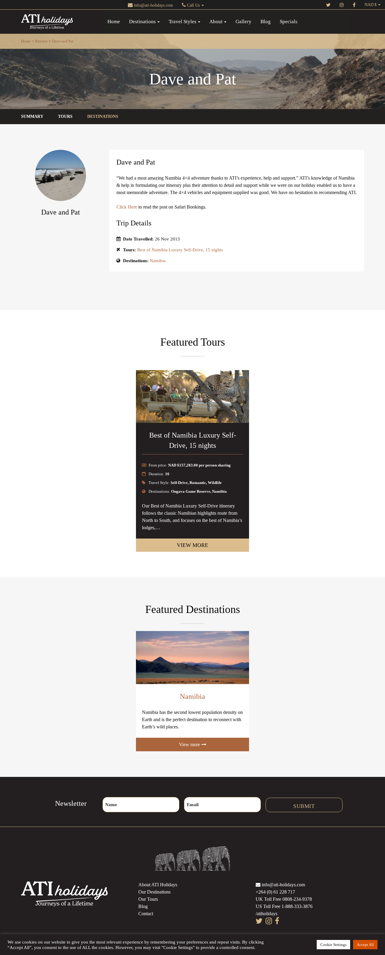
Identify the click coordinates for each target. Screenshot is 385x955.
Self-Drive (179, 482)
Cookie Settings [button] (333, 944)
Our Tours (148, 899)
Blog (265, 21)
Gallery (243, 21)
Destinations (142, 21)
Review (41, 41)
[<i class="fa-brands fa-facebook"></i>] (354, 4)
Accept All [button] (365, 944)
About (216, 21)
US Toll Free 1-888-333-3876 (284, 906)
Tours (65, 116)
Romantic (197, 482)
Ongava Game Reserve (190, 491)
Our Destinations (154, 891)
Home (113, 21)
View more (192, 545)
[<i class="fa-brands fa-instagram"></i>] (341, 4)
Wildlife (215, 482)
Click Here (126, 206)
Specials (288, 21)
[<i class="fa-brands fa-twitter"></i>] (328, 4)
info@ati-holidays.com (153, 5)
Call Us (193, 5)
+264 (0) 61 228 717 (275, 891)
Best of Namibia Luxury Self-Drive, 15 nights (180, 249)
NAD (369, 4)
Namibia (158, 260)
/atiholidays (266, 913)
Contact (145, 913)
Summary (32, 116)
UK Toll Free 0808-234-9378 (284, 899)
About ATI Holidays (157, 884)
